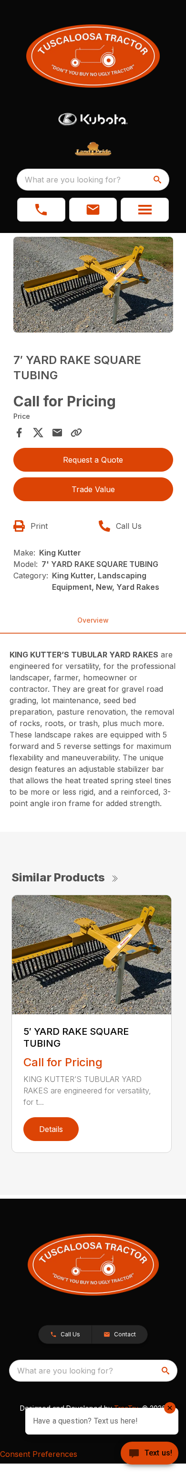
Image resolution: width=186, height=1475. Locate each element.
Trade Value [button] (93, 489)
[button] (41, 210)
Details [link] (51, 1129)
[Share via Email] (57, 432)
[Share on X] (38, 432)
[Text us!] (149, 1454)
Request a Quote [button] (93, 460)
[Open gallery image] (93, 285)
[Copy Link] (76, 432)
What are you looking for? (73, 179)
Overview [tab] (93, 620)
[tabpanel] (93, 286)
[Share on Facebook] (19, 432)
